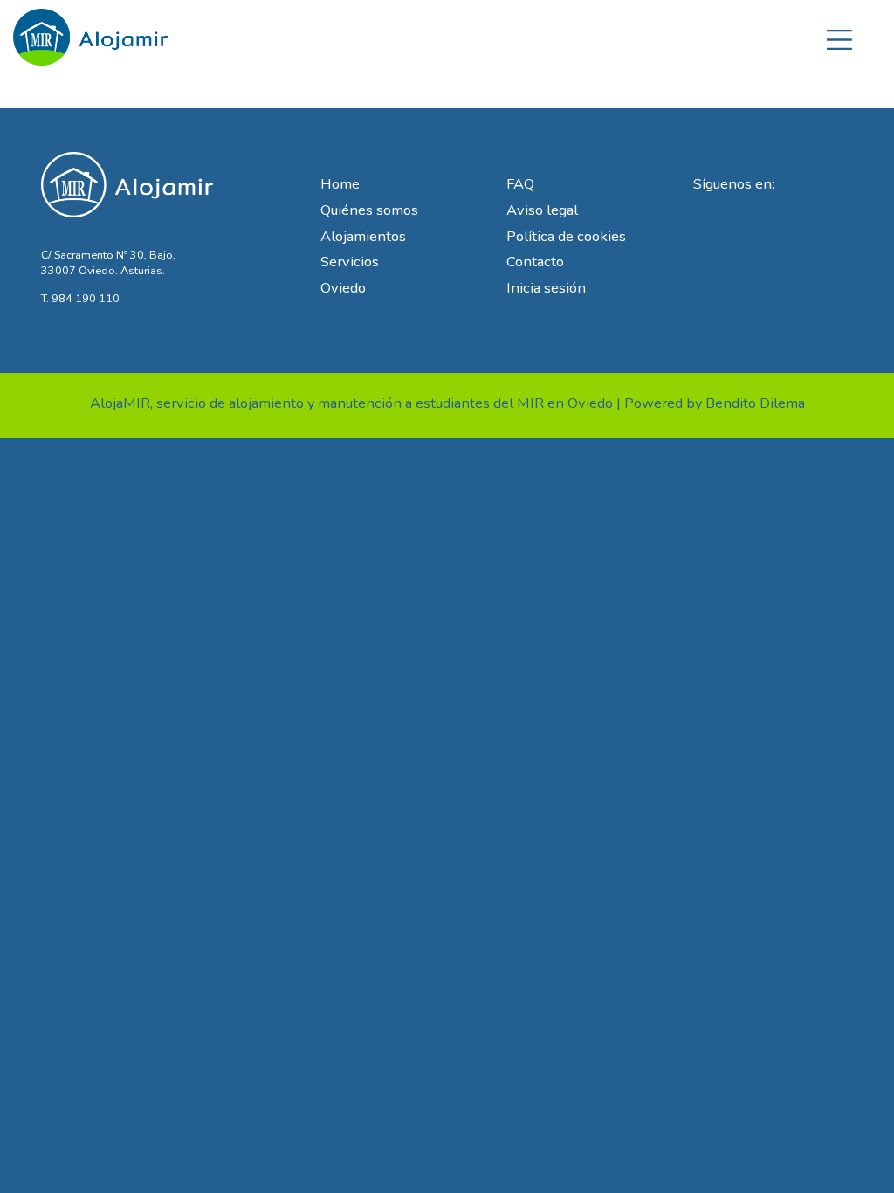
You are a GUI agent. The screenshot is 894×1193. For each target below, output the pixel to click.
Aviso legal (542, 210)
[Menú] (839, 37)
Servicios (349, 262)
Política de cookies (566, 236)
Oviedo (343, 288)
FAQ (520, 184)
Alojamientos (363, 236)
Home (340, 184)
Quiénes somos (369, 210)
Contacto (535, 262)
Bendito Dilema (755, 403)
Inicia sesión (546, 288)
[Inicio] (90, 31)
